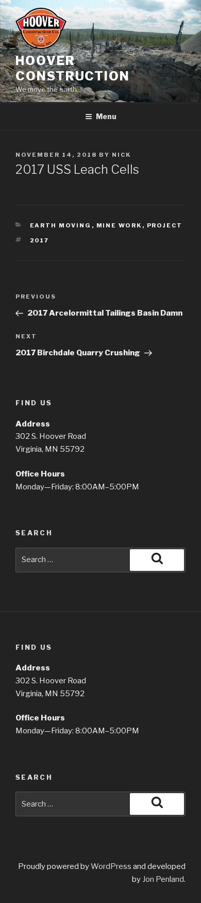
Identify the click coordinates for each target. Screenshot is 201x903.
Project (165, 225)
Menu (106, 116)
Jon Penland (163, 879)
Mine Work (119, 225)
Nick (121, 154)
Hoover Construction (72, 68)
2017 (39, 240)
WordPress (111, 866)
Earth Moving (61, 225)
